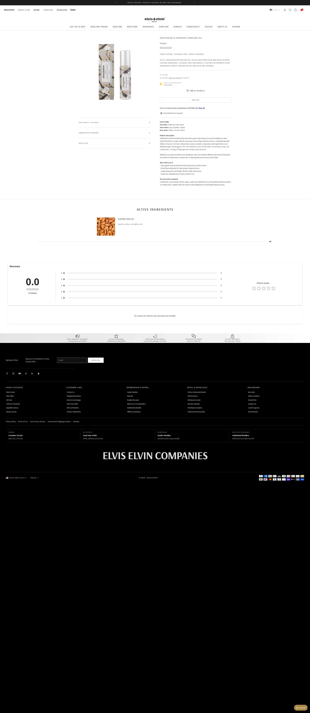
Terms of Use (23, 421)
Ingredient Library (12, 408)
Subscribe (95, 360)
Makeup (178, 26)
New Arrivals (10, 392)
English (33, 478)
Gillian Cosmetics (254, 396)
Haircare (164, 26)
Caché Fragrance (253, 408)
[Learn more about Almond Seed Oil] (106, 226)
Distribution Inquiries (195, 408)
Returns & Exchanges (74, 400)
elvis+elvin (251, 392)
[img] (165, 47)
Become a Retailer (194, 404)
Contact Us (70, 392)
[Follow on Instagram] (13, 373)
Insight (209, 26)
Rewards (130, 396)
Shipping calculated (175, 78)
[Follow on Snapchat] (38, 373)
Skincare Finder (99, 26)
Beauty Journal (11, 412)
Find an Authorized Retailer (197, 392)
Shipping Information (74, 396)
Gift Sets (9, 400)
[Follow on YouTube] (19, 373)
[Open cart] (299, 10)
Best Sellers (10, 396)
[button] (141, 273)
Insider (236, 26)
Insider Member (132, 392)
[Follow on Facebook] (7, 373)
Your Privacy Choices (37, 421)
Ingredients (193, 26)
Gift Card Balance (73, 408)
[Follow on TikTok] (26, 373)
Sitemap (76, 421)
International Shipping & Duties (59, 421)
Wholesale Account (194, 400)
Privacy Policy (11, 421)
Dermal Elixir (252, 400)
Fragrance (148, 26)
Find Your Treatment (13, 404)
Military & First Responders (136, 404)
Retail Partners (193, 396)
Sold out (195, 100)
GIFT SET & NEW (77, 26)
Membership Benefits (134, 408)
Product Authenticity (74, 412)
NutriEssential (253, 412)
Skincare (117, 26)
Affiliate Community (133, 412)
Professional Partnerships (196, 412)
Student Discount (133, 400)
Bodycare (132, 26)
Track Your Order (72, 404)
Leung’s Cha (252, 404)
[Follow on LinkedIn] (32, 373)
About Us (222, 26)
